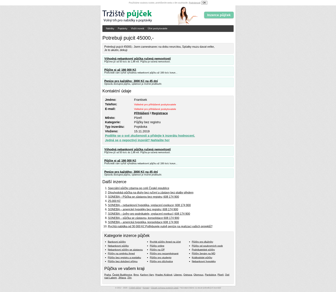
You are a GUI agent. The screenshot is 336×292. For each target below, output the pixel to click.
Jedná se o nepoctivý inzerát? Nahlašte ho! (137, 140)
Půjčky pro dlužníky (202, 241)
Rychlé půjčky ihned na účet (165, 241)
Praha (107, 274)
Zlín (129, 277)
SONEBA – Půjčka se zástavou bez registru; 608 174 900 (143, 196)
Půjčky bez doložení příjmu (123, 261)
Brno (136, 274)
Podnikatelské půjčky (203, 249)
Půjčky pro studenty (161, 257)
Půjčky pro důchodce (161, 261)
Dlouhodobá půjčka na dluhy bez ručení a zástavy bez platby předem (150, 192)
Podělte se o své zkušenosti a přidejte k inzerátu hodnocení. (150, 135)
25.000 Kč (114, 200)
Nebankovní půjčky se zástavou (125, 249)
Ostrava (187, 274)
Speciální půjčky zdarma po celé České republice (138, 188)
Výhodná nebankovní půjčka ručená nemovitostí (137, 58)
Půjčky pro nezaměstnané (164, 253)
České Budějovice (122, 274)
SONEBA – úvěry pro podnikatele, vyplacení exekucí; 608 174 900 (149, 213)
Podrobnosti (194, 3)
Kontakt (146, 288)
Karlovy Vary (147, 274)
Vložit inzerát (137, 28)
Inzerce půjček (219, 15)
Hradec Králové (163, 274)
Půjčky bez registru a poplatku (124, 257)
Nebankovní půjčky (118, 245)
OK (204, 2)
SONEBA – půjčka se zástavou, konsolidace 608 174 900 (143, 217)
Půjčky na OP (157, 249)
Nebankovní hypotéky (204, 261)
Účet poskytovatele (157, 28)
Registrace (160, 113)
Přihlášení (141, 113)
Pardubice (210, 274)
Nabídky (110, 28)
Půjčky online (157, 245)
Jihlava (122, 277)
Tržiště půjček (135, 288)
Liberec (178, 274)
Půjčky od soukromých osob (207, 245)
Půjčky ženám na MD (203, 253)
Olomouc (199, 274)
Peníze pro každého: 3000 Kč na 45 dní (131, 81)
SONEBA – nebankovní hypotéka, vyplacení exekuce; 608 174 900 (149, 205)
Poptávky (122, 28)
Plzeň (221, 274)
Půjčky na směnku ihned (121, 253)
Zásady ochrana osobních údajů (164, 288)
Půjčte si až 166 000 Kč (120, 70)
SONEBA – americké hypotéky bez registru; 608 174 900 (143, 209)
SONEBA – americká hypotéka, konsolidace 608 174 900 (143, 222)
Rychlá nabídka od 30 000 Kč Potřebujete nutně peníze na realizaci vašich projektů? (160, 226)
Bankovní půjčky (117, 241)
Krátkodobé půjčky (202, 257)
